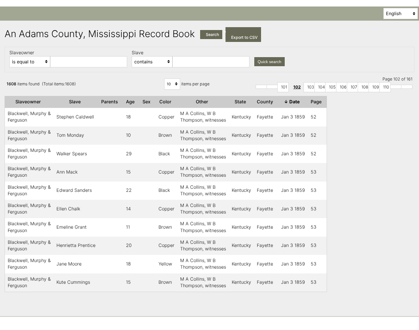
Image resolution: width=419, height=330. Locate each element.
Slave (76, 101)
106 (343, 86)
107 (354, 86)
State (241, 101)
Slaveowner (29, 101)
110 (386, 86)
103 (310, 86)
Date (293, 101)
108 (364, 86)
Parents (110, 101)
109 (375, 86)
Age (131, 101)
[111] (396, 87)
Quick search (269, 61)
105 (332, 86)
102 (297, 86)
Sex (148, 101)
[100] (272, 87)
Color (166, 101)
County (266, 101)
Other (203, 101)
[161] (406, 87)
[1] (261, 87)
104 (321, 86)
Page (317, 101)
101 (284, 86)
